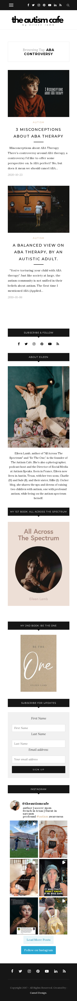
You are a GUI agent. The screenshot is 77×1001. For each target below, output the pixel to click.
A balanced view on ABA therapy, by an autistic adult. (38, 252)
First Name (38, 718)
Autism (38, 122)
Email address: (38, 750)
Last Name (38, 734)
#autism (42, 816)
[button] (24, 839)
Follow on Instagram (38, 950)
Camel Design (38, 992)
